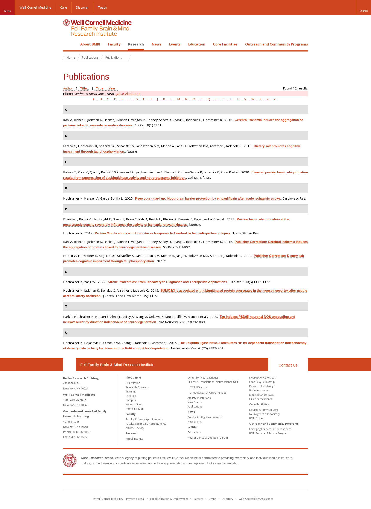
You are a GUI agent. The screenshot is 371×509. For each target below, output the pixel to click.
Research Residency (261, 386)
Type (99, 88)
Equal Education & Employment (169, 499)
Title (83, 88)
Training (130, 391)
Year (112, 88)
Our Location (69, 364)
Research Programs (137, 387)
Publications (194, 406)
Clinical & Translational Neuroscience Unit (212, 382)
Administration (135, 409)
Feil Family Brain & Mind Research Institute (117, 365)
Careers (198, 499)
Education (196, 44)
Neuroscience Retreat (262, 377)
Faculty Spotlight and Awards (204, 417)
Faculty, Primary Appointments (144, 419)
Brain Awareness (259, 390)
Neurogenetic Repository (264, 414)
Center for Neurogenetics (202, 377)
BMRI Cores (256, 418)
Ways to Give (133, 404)
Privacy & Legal (135, 499)
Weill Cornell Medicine (35, 7)
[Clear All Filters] (128, 93)
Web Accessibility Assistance (256, 499)
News (156, 44)
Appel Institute (134, 439)
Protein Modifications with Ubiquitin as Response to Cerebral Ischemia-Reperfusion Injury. (163, 233)
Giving (212, 499)
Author (68, 88)
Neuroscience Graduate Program (207, 437)
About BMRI (90, 44)
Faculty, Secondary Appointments (146, 424)
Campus (131, 400)
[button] (363, 7)
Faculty (114, 44)
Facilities (131, 396)
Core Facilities (225, 44)
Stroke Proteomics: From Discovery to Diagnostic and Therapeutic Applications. (168, 282)
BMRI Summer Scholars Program (268, 433)
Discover (82, 7)
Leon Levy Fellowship (262, 382)
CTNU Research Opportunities (208, 392)
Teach (102, 7)
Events (175, 44)
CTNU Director (198, 387)
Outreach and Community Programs (276, 44)
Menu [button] (7, 11)
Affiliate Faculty (135, 428)
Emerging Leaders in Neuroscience (270, 429)
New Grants (194, 402)
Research (136, 44)
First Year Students (260, 399)
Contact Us (288, 365)
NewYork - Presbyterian (221, 483)
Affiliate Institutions (199, 398)
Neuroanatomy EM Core (263, 410)
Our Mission (133, 383)
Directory (227, 499)
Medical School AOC (261, 395)
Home (67, 44)
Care (63, 7)
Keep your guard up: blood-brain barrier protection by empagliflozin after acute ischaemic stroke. (208, 198)
